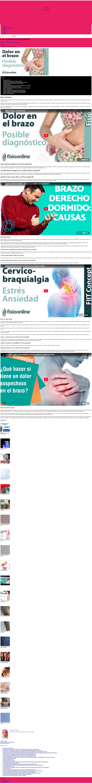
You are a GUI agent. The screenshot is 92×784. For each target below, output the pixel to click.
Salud (4, 29)
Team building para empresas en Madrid (11, 762)
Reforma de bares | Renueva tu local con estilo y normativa (14, 775)
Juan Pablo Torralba (16, 42)
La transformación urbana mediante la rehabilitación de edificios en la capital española (20, 763)
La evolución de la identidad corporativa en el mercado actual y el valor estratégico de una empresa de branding (25, 751)
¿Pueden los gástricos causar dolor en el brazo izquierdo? (14, 92)
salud (6, 741)
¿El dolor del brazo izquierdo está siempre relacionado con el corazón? (17, 85)
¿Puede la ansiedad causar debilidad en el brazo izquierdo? (14, 91)
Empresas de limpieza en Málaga (9, 758)
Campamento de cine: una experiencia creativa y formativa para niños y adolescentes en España (22, 773)
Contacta (5, 33)
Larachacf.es (46, 7)
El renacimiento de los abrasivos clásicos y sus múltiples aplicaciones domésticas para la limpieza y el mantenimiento (26, 767)
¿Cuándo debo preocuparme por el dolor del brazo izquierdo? (15, 82)
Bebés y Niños (6, 27)
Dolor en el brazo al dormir (8, 93)
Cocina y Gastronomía (7, 28)
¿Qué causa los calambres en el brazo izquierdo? (12, 81)
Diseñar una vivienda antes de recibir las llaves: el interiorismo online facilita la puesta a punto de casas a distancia (25, 761)
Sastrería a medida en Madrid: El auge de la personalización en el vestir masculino (19, 771)
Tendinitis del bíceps (7, 84)
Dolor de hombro (6, 79)
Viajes (4, 31)
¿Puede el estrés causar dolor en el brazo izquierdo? (13, 83)
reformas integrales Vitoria (8, 759)
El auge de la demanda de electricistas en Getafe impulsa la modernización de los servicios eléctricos (22, 770)
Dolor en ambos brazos (7, 88)
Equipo (4, 32)
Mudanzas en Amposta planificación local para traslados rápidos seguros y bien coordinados (21, 749)
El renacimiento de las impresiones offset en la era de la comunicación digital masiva (19, 769)
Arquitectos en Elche (7, 768)
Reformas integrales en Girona (9, 760)
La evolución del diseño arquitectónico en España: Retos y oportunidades (17, 774)
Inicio (4, 25)
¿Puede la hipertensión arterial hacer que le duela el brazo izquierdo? (16, 87)
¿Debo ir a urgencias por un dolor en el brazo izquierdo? (14, 90)
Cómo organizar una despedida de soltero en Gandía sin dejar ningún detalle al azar (19, 753)
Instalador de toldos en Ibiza (8, 766)
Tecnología (5, 30)
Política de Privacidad (6, 782)
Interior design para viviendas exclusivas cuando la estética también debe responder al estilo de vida (22, 750)
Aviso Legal (4, 780)
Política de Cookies (6, 781)
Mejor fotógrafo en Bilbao (8, 748)
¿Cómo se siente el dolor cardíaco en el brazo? (12, 86)
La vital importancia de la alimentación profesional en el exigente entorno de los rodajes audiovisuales (23, 765)
